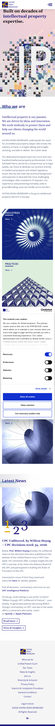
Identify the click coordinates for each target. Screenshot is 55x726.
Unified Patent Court (27, 663)
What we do (27, 659)
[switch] (48, 362)
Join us (27, 676)
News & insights (27, 672)
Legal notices (27, 703)
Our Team (27, 667)
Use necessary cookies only (27, 413)
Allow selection (27, 405)
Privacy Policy (27, 684)
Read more (9, 621)
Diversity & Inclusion (27, 680)
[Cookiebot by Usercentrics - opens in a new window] (41, 310)
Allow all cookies (27, 397)
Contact (27, 696)
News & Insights (12, 628)
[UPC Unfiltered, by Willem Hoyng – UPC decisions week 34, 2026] (27, 506)
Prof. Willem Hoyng (19, 550)
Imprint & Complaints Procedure (27, 688)
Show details (41, 389)
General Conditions (27, 692)
